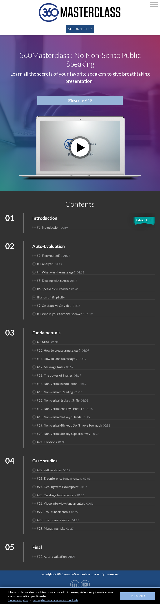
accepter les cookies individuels (55, 600)
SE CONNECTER (80, 29)
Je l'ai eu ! (137, 596)
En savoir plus (18, 600)
